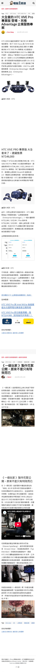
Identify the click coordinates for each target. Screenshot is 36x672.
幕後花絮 (26, 362)
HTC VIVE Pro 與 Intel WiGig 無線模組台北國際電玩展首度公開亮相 (17, 306)
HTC (7, 13)
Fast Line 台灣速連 (14, 663)
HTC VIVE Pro (22, 13)
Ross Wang (10, 32)
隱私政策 (25, 661)
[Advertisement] (18, 340)
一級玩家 (19, 362)
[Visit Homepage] (17, 3)
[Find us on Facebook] (16, 667)
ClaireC (9, 377)
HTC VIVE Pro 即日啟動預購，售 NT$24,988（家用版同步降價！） (17, 314)
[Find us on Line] (18, 667)
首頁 (2, 9)
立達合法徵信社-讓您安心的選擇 (12, 333)
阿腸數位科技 (22, 663)
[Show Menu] (2, 3)
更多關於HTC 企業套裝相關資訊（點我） (16, 295)
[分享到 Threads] (29, 37)
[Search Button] (34, 3)
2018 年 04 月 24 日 (22, 32)
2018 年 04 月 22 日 (20, 377)
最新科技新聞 (23, 357)
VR (29, 13)
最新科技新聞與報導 (11, 9)
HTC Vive (13, 13)
